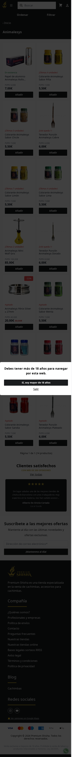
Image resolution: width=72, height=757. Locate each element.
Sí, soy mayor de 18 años (36, 382)
